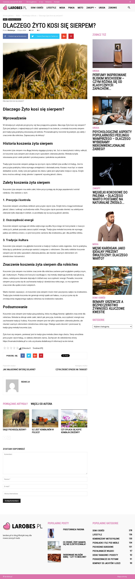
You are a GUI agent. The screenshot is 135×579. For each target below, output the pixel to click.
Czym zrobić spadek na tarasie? (71, 369)
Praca (71, 7)
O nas (41, 2)
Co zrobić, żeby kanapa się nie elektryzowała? (74, 543)
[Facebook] (130, 2)
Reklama (48, 2)
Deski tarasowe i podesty (105, 555)
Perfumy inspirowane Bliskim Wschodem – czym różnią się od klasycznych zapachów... (109, 82)
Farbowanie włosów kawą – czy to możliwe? (74, 556)
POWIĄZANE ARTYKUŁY (15, 403)
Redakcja (11, 30)
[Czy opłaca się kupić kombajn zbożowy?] (74, 418)
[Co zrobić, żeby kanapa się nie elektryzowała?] (54, 545)
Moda (62, 7)
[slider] (11, 348)
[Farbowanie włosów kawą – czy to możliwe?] (54, 558)
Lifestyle (51, 7)
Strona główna (31, 2)
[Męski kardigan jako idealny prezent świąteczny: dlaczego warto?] (112, 225)
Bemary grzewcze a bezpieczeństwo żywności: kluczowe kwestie (109, 307)
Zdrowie (112, 7)
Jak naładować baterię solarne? (19, 369)
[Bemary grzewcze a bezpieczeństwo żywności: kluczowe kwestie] (112, 280)
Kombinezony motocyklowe (106, 538)
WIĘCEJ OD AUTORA (41, 403)
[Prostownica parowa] (51, 533)
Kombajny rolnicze (14, 19)
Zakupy (90, 7)
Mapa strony (122, 576)
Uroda (102, 7)
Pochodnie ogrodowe (103, 547)
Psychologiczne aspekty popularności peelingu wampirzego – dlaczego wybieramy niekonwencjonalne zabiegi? (112, 140)
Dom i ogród (37, 7)
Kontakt (56, 2)
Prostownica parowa (73, 529)
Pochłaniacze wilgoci (103, 551)
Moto (80, 7)
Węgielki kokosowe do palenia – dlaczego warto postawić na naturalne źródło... (110, 197)
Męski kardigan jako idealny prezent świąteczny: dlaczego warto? (110, 253)
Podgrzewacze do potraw (105, 559)
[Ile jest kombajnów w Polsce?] (45, 418)
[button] (129, 7)
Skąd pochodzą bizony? (14, 429)
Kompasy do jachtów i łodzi (106, 563)
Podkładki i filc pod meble (106, 543)
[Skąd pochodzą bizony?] (16, 418)
